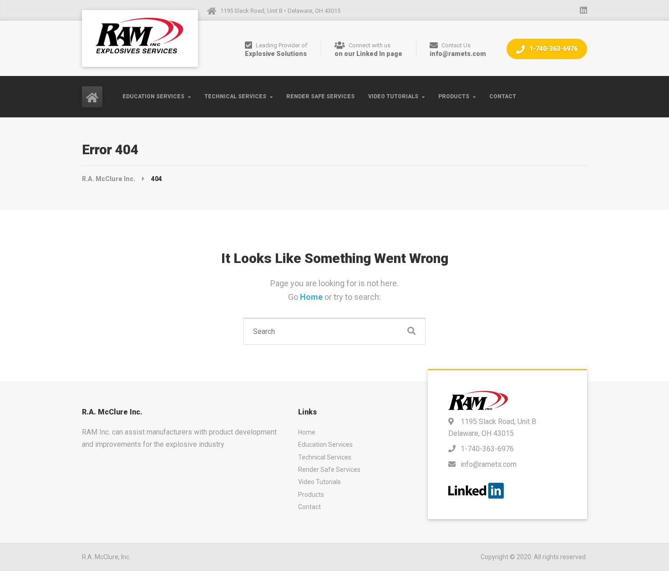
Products (453, 96)
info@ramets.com (489, 464)
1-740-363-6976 (553, 48)
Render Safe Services (320, 96)
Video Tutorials (393, 96)
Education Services (153, 96)
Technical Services (235, 96)
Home (312, 297)
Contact (502, 96)
